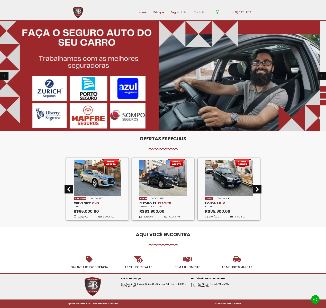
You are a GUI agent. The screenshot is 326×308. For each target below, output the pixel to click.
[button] (4, 76)
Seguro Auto (179, 12)
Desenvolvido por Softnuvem (227, 303)
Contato (199, 12)
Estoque (158, 12)
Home (143, 12)
